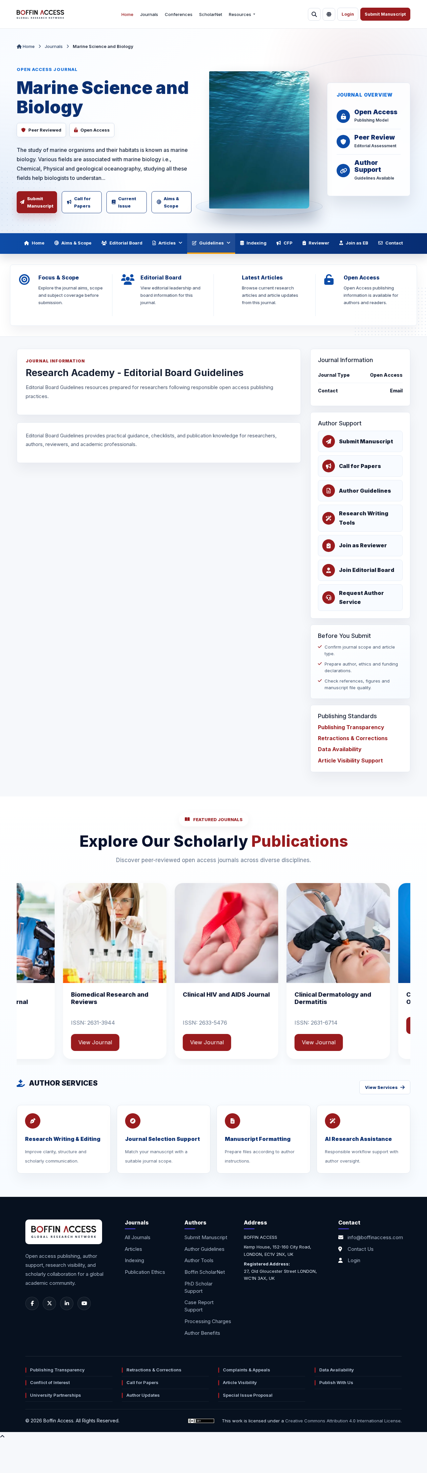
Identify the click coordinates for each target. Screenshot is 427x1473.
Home (127, 14)
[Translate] (329, 14)
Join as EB (357, 243)
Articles (167, 243)
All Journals (137, 1237)
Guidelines (211, 243)
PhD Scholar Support (198, 1287)
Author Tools (199, 1260)
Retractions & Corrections (353, 738)
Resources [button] (240, 14)
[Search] (314, 14)
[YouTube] (84, 1303)
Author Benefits (202, 1333)
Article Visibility (240, 1382)
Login (348, 14)
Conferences (178, 14)
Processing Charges (207, 1321)
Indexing (257, 243)
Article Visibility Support (350, 760)
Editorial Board (125, 243)
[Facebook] (32, 1303)
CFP (288, 243)
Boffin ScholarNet (204, 1272)
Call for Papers (82, 202)
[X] (49, 1303)
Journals (149, 14)
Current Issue (127, 202)
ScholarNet (210, 14)
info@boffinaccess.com (375, 1237)
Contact (394, 243)
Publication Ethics (145, 1272)
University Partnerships (55, 1395)
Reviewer (319, 243)
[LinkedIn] (66, 1303)
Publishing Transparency (351, 727)
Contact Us (361, 1249)
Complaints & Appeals (246, 1369)
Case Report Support (199, 1306)
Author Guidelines (204, 1249)
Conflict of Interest (50, 1382)
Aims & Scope (171, 202)
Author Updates (143, 1395)
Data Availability (340, 749)
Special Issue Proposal (248, 1395)
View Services (381, 1087)
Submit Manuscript (385, 14)
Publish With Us (336, 1382)
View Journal (93, 1025)
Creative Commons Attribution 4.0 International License (343, 1420)
